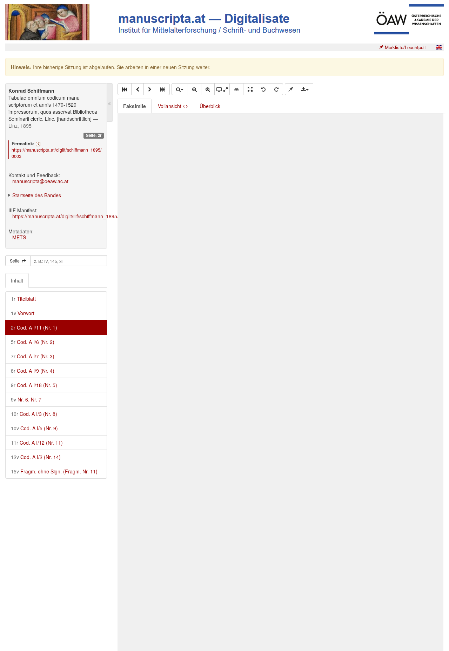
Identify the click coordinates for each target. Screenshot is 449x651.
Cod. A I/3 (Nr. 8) (34, 413)
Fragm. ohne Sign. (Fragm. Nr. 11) (54, 471)
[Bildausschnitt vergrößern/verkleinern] (222, 89)
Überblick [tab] (210, 105)
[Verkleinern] (194, 89)
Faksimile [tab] (134, 105)
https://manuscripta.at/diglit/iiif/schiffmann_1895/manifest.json (80, 216)
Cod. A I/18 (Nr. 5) (34, 384)
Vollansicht (170, 105)
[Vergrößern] (208, 89)
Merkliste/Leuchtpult (404, 47)
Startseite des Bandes (36, 195)
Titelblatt (23, 298)
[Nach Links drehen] (263, 89)
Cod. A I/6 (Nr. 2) (32, 341)
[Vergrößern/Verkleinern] (180, 89)
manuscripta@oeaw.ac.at (40, 181)
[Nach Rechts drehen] (276, 89)
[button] (125, 89)
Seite (16, 261)
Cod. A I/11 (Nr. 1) (34, 327)
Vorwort (22, 313)
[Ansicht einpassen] (250, 89)
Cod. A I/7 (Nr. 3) (32, 356)
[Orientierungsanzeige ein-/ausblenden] (236, 89)
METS (19, 237)
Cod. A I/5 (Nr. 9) (34, 428)
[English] (439, 47)
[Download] (305, 89)
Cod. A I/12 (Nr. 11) (37, 442)
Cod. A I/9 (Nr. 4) (32, 370)
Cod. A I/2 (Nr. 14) (36, 456)
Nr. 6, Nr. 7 (26, 399)
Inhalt (17, 280)
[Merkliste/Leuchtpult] (291, 89)
